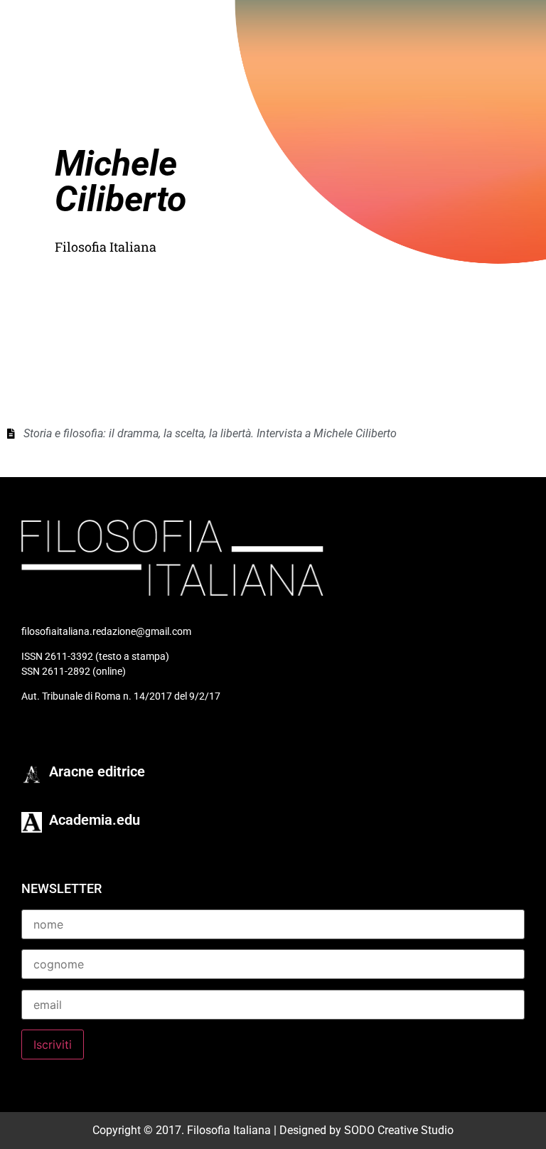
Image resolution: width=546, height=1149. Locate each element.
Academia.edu (94, 819)
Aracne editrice (97, 771)
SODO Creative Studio (399, 1130)
